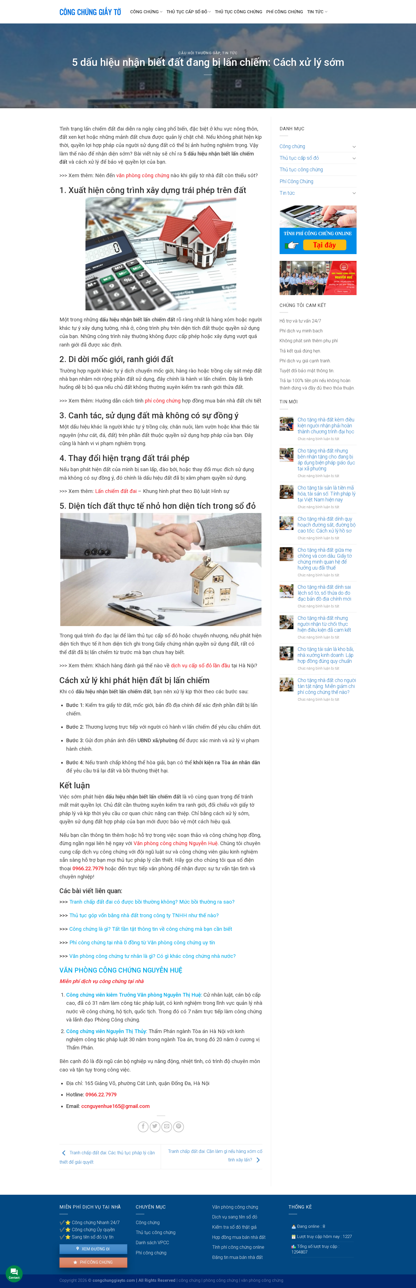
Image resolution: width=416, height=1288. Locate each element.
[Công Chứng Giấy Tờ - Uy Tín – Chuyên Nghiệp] (90, 12)
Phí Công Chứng (284, 11)
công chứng (189, 1280)
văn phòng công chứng (262, 1280)
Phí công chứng (96, 1262)
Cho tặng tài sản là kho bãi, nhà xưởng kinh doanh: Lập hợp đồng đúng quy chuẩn (326, 655)
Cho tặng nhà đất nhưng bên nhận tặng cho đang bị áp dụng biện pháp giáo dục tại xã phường (326, 459)
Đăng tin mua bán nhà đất (237, 1257)
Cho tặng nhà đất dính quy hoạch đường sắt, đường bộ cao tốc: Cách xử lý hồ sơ (327, 525)
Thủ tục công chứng (238, 11)
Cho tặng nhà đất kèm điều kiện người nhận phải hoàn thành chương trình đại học (326, 425)
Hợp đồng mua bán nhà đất (238, 1237)
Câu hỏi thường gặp (199, 53)
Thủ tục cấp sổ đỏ (186, 11)
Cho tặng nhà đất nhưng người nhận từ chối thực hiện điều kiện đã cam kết (324, 624)
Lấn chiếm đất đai (116, 491)
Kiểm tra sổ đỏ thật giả (234, 1227)
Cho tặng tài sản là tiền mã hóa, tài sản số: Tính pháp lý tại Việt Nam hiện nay (326, 494)
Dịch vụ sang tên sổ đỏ (234, 1217)
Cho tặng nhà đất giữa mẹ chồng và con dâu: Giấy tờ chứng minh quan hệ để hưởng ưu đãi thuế (325, 559)
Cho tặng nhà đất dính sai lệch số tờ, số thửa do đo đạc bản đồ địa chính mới (324, 593)
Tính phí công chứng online (238, 1247)
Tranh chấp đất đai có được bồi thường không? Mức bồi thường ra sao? (151, 902)
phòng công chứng (220, 1280)
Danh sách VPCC (152, 1242)
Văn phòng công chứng (235, 1207)
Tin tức (315, 11)
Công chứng (144, 11)
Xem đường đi (95, 1249)
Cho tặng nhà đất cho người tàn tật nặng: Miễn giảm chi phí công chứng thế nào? (327, 686)
